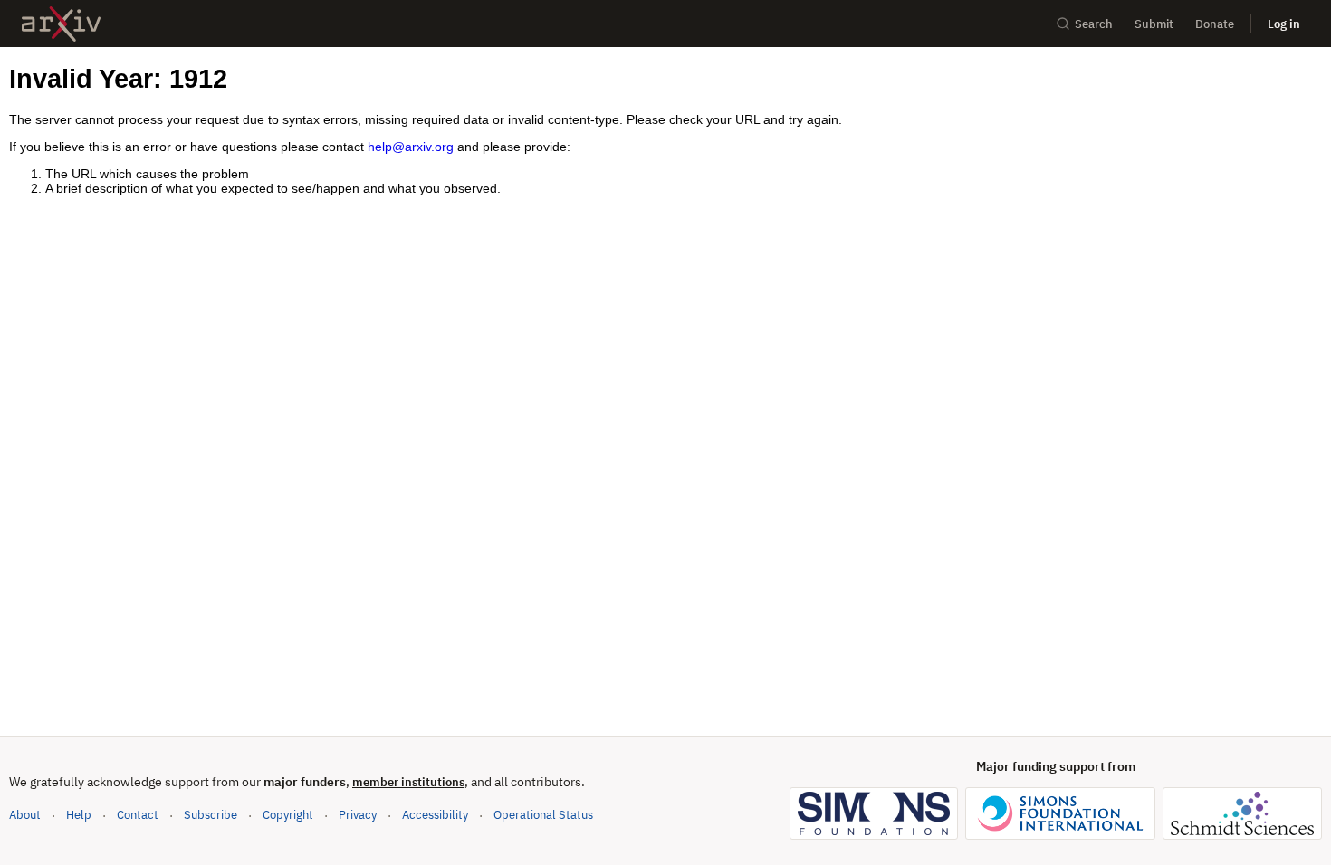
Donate (1214, 24)
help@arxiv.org (411, 146)
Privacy (358, 814)
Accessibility (435, 814)
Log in (1284, 24)
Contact (137, 814)
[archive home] (61, 24)
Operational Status (543, 814)
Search (1094, 24)
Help (78, 814)
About (25, 814)
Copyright (288, 814)
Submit (1154, 24)
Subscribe (210, 814)
